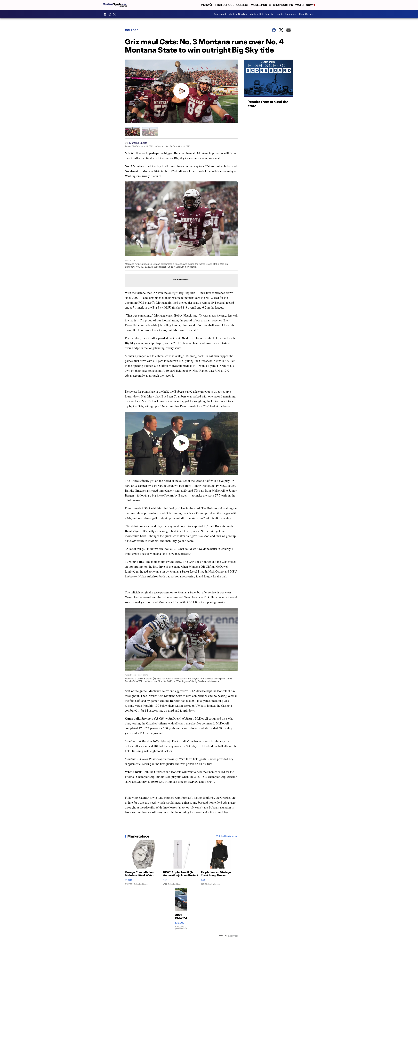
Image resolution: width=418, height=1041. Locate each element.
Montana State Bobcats (261, 14)
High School (224, 5)
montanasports (106, 14)
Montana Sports (138, 142)
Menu (205, 4)
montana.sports (111, 14)
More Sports (261, 5)
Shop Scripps (283, 5)
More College (306, 14)
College (242, 5)
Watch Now (304, 5)
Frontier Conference (286, 14)
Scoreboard (220, 14)
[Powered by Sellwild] (233, 936)
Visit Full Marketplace (227, 836)
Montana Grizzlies (238, 14)
